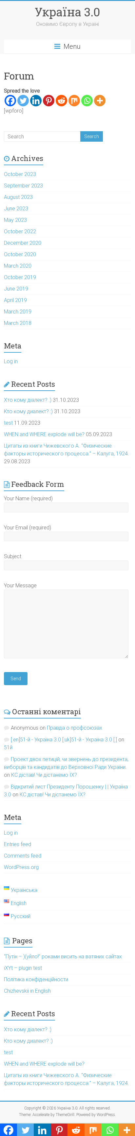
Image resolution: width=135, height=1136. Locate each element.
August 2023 (18, 197)
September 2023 (23, 186)
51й (8, 747)
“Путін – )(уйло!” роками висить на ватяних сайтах (63, 956)
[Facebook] (10, 100)
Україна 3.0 (67, 12)
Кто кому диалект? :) (28, 411)
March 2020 (17, 266)
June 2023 (16, 208)
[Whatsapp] (87, 100)
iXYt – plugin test (23, 968)
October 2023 (20, 174)
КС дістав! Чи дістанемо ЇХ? (44, 775)
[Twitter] (23, 100)
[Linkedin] (36, 100)
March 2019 (17, 312)
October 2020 (20, 254)
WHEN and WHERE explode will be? (44, 434)
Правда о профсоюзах (74, 728)
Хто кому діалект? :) (27, 400)
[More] (100, 100)
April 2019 (15, 300)
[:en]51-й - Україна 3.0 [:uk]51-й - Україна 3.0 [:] (64, 740)
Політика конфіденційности (36, 979)
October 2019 (20, 277)
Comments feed (22, 856)
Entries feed (17, 844)
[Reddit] (61, 100)
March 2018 (17, 323)
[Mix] (74, 100)
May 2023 (15, 220)
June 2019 (16, 289)
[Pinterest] (48, 100)
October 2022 (20, 231)
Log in (11, 361)
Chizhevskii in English (27, 991)
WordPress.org (21, 867)
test (8, 423)
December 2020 (22, 243)
